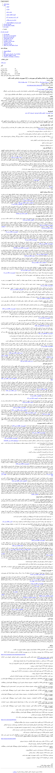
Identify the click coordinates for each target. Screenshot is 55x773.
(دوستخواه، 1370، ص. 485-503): (11, 440)
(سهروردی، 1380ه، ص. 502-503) (21, 247)
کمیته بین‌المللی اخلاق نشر (9, 55)
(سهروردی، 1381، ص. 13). (47, 285)
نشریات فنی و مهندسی (8, 41)
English (5, 29)
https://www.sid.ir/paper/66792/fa (8, 719)
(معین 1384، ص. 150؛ (25, 549)
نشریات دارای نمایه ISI (8, 37)
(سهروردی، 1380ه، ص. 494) (46, 225)
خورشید (32, 113)
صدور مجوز (9, 12)
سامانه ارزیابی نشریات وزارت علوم (11, 53)
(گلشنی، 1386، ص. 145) (28, 219)
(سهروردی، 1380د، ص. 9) (31, 239)
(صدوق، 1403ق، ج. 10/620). (29, 597)
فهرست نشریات (7, 24)
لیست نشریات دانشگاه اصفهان (13, 22)
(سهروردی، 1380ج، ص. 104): (9, 308)
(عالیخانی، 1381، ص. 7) (39, 579)
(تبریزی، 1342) (41, 128)
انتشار (7, 6)
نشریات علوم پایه (7, 39)
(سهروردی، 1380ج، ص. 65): (43, 298)
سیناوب (14, 771)
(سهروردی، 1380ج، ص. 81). (10, 438)
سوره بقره (36, 179)
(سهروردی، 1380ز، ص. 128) (46, 243)
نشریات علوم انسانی (8, 38)
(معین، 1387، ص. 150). (27, 402)
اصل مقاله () (22, 82)
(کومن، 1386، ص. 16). (42, 389)
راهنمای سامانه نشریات (9, 25)
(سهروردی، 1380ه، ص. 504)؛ (22, 463)
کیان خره (27, 113)
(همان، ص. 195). (46, 414)
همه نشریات (6, 34)
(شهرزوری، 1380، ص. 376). (19, 407)
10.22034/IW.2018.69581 (43, 658)
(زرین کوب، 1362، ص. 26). (26, 361)
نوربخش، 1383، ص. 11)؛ (14, 549)
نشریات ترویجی (7, 42)
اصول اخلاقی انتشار (11, 14)
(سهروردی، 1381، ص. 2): (9, 272)
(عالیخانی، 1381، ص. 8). (17, 609)
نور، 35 (50, 186)
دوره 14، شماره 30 (44, 82)
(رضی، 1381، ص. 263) (16, 157)
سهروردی (48, 113)
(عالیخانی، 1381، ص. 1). (35, 395)
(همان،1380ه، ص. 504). (17, 545)
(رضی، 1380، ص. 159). (29, 255)
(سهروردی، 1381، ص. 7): (44, 317)
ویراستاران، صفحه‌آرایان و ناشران (11, 56)
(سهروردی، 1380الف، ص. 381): (42, 325)
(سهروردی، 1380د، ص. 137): (17, 289)
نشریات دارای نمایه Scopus (9, 35)
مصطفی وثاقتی (49, 89)
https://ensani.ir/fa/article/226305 (8, 738)
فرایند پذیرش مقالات (11, 20)
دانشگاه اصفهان (7, 51)
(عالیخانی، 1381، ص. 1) (17, 204)
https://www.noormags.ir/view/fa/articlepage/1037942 (13, 654)
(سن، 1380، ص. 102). (11, 390)
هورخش (36, 113)
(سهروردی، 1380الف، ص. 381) (45, 333)
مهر (52, 113)
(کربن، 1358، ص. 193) (30, 412)
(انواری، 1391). (34, 494)
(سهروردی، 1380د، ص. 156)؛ (19, 425)
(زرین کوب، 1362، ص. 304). (16, 352)
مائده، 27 (15, 591)
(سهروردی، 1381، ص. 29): (37, 583)
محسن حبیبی (41, 89)
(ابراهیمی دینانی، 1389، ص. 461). (19, 410)
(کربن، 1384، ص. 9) (28, 200)
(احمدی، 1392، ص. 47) (32, 398)
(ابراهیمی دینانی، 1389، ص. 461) (26, 202)
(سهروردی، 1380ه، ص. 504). (38, 540)
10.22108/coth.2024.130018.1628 (34, 85)
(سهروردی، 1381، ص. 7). (47, 346)
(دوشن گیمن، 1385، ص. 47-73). (37, 574)
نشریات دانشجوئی (7, 43)
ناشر (4, 5)
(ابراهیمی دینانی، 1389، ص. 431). (19, 480)
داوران (7, 9)
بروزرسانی (3, 62)
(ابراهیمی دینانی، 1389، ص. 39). (39, 262)
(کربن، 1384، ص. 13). (7, 521)
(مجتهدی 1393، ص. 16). (42, 254)
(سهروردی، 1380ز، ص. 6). (12, 231)
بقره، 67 (37, 586)
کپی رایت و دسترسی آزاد (12, 17)
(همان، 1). (32, 581)
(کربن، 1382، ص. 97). (26, 270)
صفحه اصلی (6, 4)
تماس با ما (5, 26)
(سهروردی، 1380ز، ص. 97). (38, 432)
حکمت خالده (42, 113)
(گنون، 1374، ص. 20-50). (21, 213)
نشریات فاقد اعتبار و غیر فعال (10, 45)
